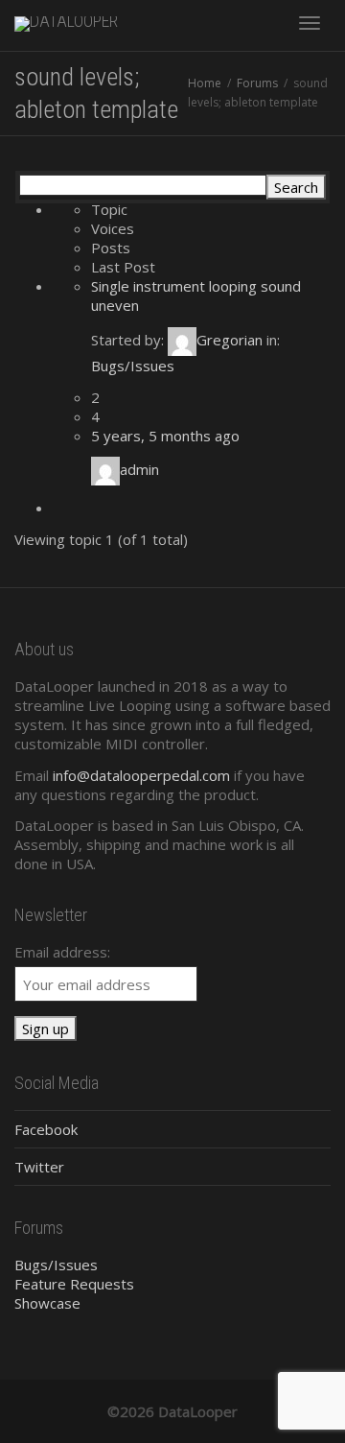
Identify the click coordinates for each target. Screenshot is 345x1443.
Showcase (47, 1303)
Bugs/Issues (132, 365)
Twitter (39, 1166)
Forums (257, 83)
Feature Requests (74, 1283)
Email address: (62, 951)
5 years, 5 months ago (165, 435)
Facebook (46, 1129)
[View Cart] (259, 21)
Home (204, 83)
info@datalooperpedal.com (141, 775)
